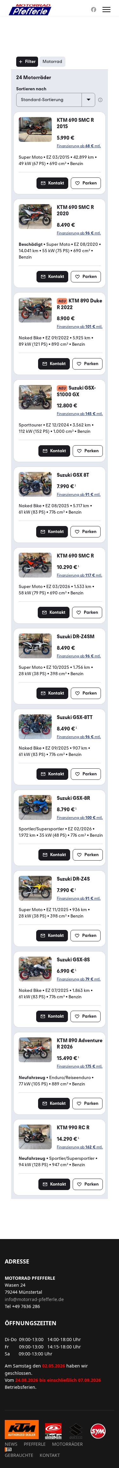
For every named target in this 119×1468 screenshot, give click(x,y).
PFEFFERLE (35, 1444)
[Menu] (106, 9)
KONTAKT (50, 1455)
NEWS (11, 1444)
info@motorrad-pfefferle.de (34, 1299)
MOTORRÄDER (67, 1444)
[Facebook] (93, 9)
